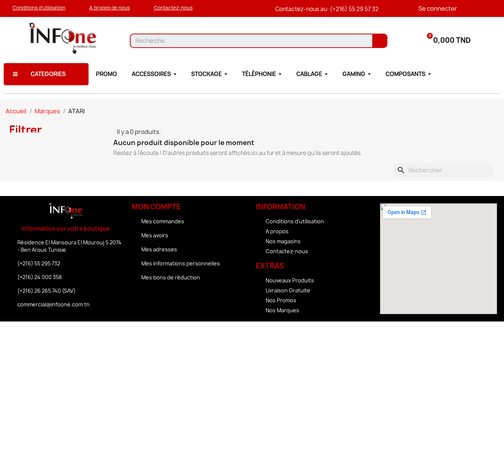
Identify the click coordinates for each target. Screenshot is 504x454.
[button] (39, 8)
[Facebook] (169, 298)
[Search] (379, 40)
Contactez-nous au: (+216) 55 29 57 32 (327, 9)
